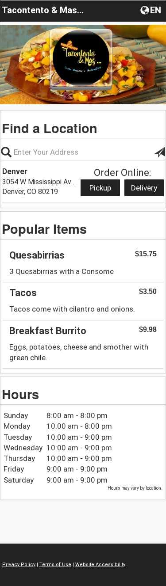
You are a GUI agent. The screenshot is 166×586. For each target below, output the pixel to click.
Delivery (144, 187)
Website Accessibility (100, 564)
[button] (151, 9)
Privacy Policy (18, 564)
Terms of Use (55, 564)
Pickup (100, 187)
